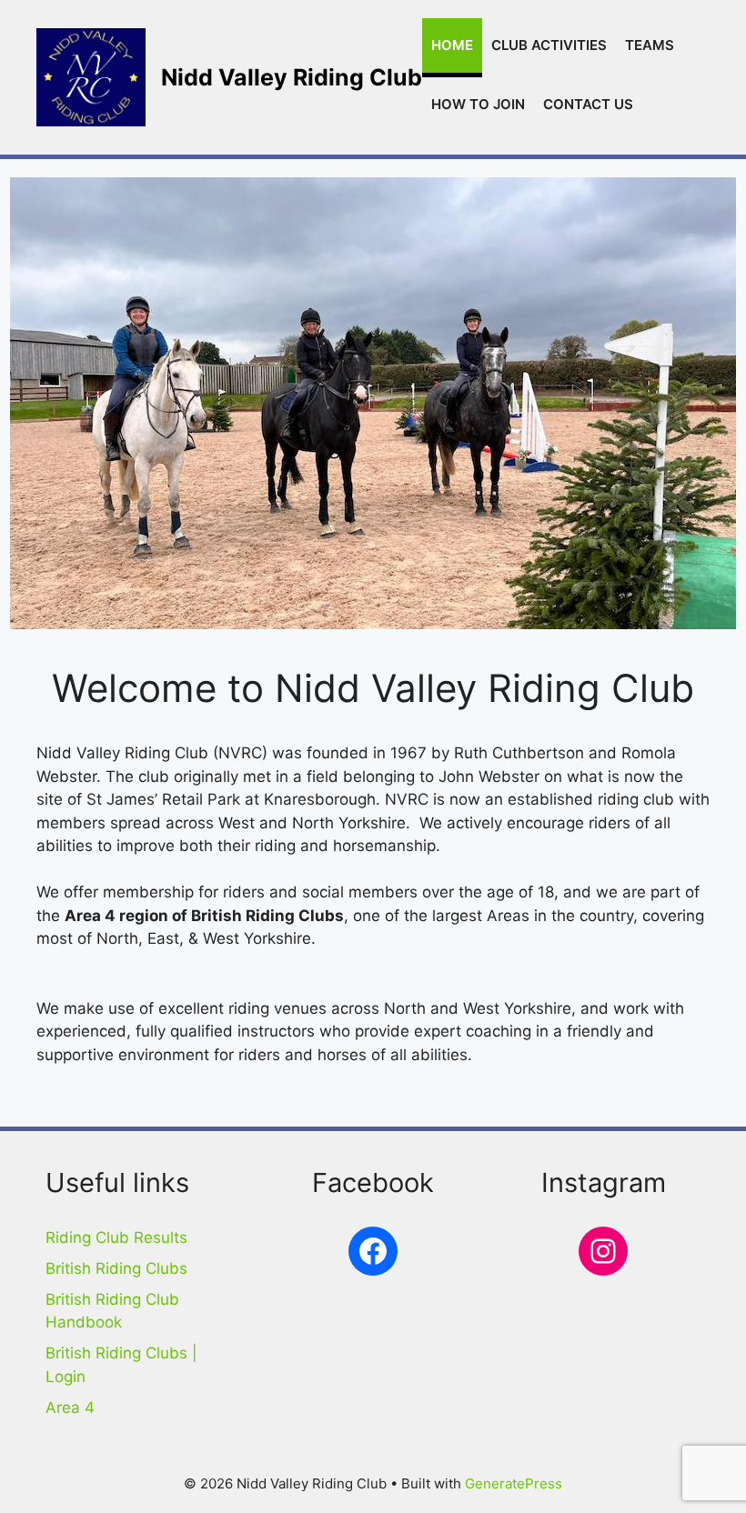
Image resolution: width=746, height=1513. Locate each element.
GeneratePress (513, 1483)
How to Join (478, 104)
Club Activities (549, 45)
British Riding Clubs (116, 1268)
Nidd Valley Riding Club (291, 77)
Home (452, 45)
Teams (649, 45)
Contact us (588, 104)
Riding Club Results (116, 1237)
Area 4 (70, 1407)
